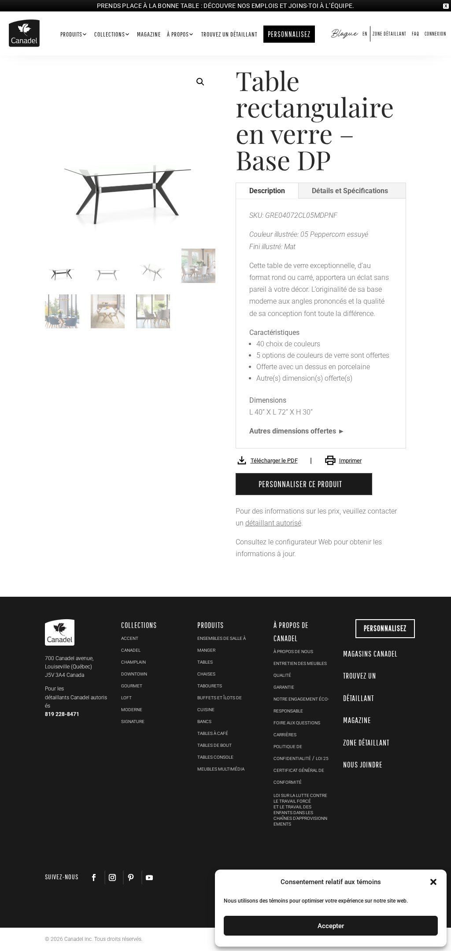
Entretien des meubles (300, 663)
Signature (132, 721)
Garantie (284, 687)
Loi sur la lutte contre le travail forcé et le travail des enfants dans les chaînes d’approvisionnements (300, 809)
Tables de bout (214, 745)
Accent (129, 638)
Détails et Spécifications (350, 191)
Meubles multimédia (220, 769)
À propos (178, 34)
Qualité (282, 675)
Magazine (149, 34)
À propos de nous (293, 651)
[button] (433, 882)
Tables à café (212, 733)
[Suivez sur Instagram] (111, 877)
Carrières (285, 734)
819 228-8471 (62, 714)
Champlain (133, 662)
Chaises (206, 674)
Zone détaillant (390, 34)
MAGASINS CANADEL (370, 653)
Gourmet (131, 685)
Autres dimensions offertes (292, 431)
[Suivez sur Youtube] (148, 877)
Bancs (204, 721)
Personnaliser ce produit (300, 484)
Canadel (130, 650)
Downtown (134, 674)
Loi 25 (322, 758)
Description (267, 191)
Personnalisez (385, 628)
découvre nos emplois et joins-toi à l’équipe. (278, 5)
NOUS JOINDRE (362, 764)
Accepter (331, 926)
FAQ (415, 34)
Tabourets (209, 685)
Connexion (435, 34)
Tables (205, 662)
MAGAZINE (357, 720)
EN (364, 34)
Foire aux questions (297, 722)
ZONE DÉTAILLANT (366, 742)
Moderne (131, 709)
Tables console (215, 757)
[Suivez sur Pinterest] (130, 877)
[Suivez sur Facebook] (94, 877)
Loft (126, 697)
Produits (71, 34)
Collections (109, 34)
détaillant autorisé (273, 523)
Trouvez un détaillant (229, 34)
